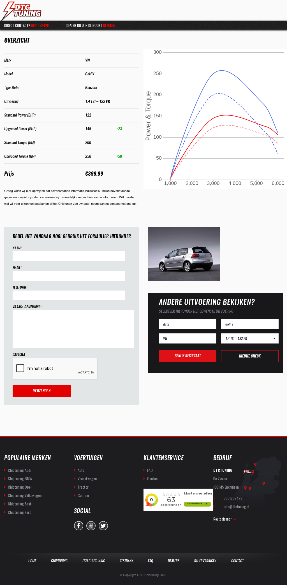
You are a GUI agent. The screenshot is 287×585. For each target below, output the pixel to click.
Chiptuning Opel (19, 487)
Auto (81, 470)
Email (17, 268)
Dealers (173, 560)
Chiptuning (59, 560)
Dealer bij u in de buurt (90, 25)
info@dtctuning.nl (236, 506)
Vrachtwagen (87, 478)
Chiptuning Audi (19, 470)
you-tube (91, 525)
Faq (150, 560)
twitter (103, 525)
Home (32, 560)
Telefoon (20, 287)
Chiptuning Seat (19, 504)
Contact (153, 478)
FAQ (150, 470)
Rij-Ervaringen (205, 560)
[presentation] (55, 369)
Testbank (126, 560)
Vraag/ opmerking (27, 307)
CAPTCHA (19, 354)
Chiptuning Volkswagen (24, 495)
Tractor (83, 487)
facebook (78, 525)
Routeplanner (222, 519)
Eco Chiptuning (93, 560)
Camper (83, 495)
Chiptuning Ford (19, 512)
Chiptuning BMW (20, 478)
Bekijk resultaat (188, 355)
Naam (17, 248)
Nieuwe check (250, 356)
